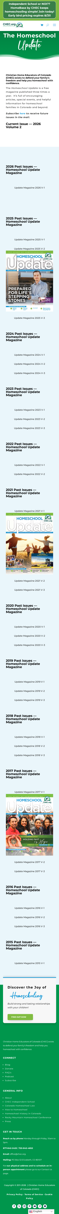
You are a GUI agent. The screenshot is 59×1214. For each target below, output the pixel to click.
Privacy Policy (15, 1194)
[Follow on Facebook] (14, 1206)
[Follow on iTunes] (40, 1206)
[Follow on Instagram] (24, 1206)
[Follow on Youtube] (35, 1206)
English (37, 1211)
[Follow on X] (19, 1206)
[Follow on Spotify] (45, 1206)
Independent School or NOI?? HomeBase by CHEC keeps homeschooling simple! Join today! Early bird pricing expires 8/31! (29, 9)
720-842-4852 (26, 1148)
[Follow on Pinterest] (29, 1206)
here (22, 113)
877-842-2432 (10, 1148)
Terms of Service (34, 1194)
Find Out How (18, 1017)
